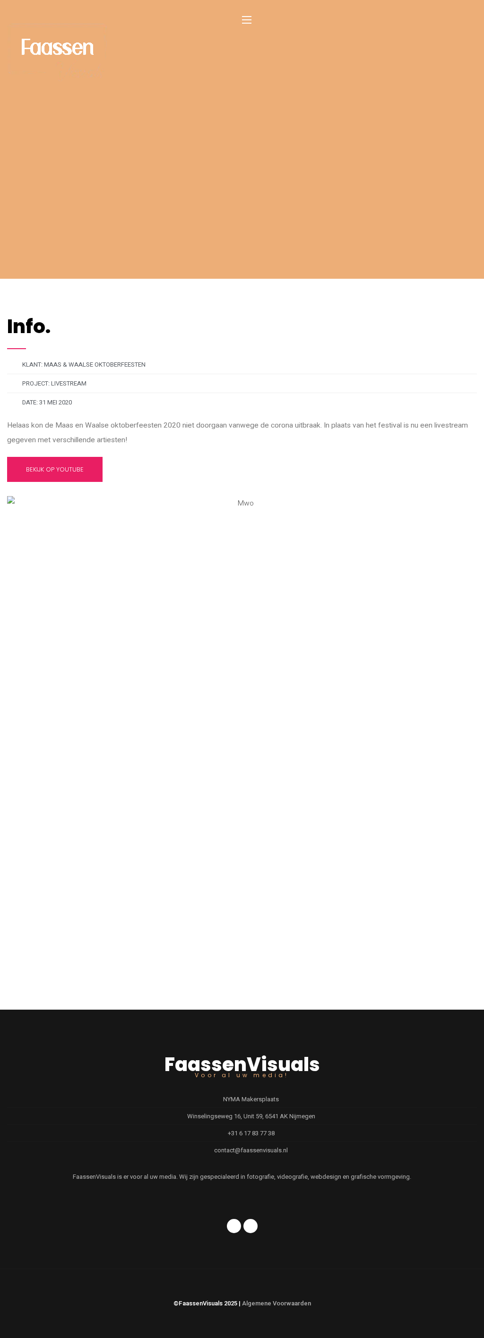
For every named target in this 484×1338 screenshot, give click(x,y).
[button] (242, 628)
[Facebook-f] (234, 1226)
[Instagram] (250, 1226)
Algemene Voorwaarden (276, 1303)
